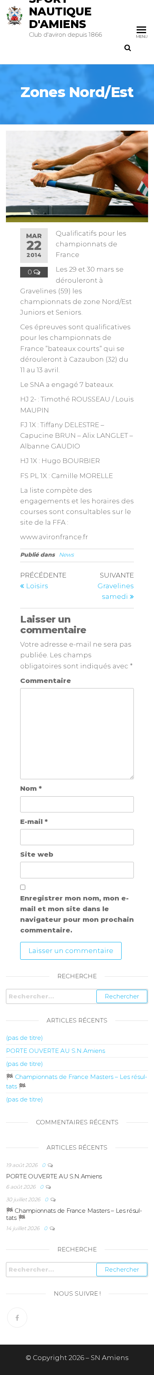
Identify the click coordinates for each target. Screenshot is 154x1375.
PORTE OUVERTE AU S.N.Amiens (55, 1050)
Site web (36, 854)
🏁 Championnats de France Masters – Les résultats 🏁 (74, 1214)
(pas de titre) (24, 1037)
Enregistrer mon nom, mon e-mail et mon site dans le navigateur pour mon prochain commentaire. (77, 914)
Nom (31, 788)
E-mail (34, 821)
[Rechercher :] (77, 996)
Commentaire (45, 681)
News (66, 554)
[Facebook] (17, 1317)
